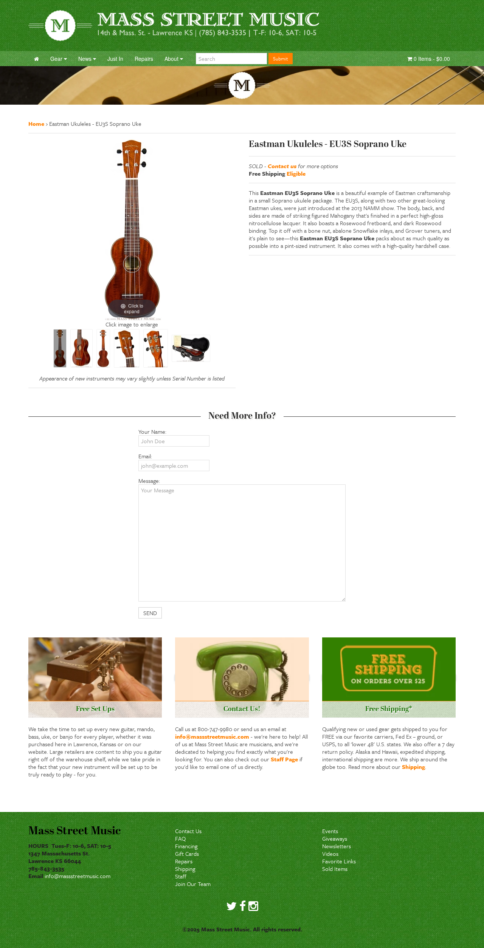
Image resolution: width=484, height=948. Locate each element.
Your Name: (152, 431)
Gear (57, 58)
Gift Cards (187, 853)
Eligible (296, 173)
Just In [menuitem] (115, 58)
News (85, 58)
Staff (180, 876)
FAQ (180, 838)
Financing (186, 846)
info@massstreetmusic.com (212, 736)
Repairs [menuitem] (144, 58)
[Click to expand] (132, 229)
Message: (149, 480)
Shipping (413, 766)
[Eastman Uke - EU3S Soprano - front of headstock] (126, 348)
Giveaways (334, 838)
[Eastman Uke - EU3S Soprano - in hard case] (191, 348)
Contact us (282, 166)
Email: (145, 456)
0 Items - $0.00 (431, 58)
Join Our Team (193, 884)
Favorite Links (339, 861)
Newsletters (336, 846)
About (172, 58)
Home (36, 123)
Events (330, 831)
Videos (330, 853)
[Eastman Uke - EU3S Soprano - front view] (60, 348)
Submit (280, 58)
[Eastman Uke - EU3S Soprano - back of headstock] (156, 348)
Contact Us (188, 831)
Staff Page (284, 759)
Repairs (183, 861)
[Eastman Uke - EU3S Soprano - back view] (103, 348)
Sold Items (334, 868)
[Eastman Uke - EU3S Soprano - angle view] (81, 348)
